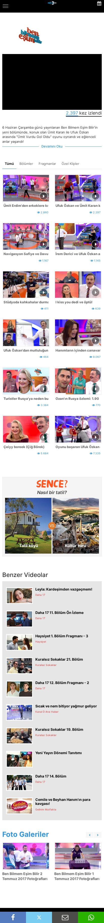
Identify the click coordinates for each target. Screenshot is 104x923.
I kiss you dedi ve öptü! (74, 302)
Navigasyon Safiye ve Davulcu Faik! (26, 254)
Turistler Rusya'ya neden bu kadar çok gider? (26, 399)
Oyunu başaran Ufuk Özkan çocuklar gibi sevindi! (78, 447)
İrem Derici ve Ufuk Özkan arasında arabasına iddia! (78, 254)
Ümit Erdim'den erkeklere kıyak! (26, 206)
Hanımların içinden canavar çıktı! (78, 350)
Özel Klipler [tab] (70, 164)
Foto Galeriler (25, 834)
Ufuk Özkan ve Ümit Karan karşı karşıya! (78, 206)
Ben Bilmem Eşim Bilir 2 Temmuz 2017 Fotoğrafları (24, 876)
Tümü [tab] (9, 164)
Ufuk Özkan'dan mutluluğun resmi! (26, 350)
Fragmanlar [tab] (47, 164)
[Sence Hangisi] (52, 484)
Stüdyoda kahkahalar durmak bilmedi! (26, 302)
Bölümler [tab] (26, 164)
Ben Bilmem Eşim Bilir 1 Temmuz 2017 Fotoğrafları (76, 876)
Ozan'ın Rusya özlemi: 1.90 (77, 399)
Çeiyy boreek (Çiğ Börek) (24, 447)
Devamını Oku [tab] (52, 146)
